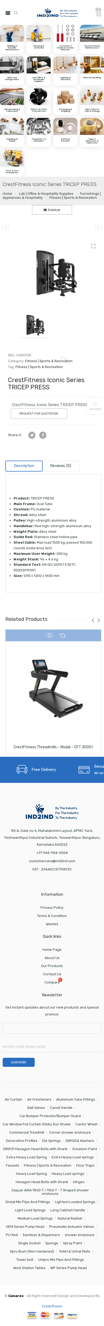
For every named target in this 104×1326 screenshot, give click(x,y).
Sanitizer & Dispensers (41, 1235)
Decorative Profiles (21, 1141)
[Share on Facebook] (42, 435)
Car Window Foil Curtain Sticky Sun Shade (37, 1124)
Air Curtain (13, 1099)
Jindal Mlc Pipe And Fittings (27, 1202)
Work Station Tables (29, 1268)
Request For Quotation (38, 413)
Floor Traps (85, 1165)
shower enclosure (79, 1235)
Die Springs (51, 1141)
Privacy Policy (52, 908)
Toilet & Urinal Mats (74, 1251)
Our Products (52, 966)
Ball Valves (36, 1108)
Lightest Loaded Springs (75, 1202)
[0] (98, 14)
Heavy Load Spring (31, 1174)
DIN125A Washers (80, 1141)
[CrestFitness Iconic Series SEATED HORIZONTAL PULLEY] (98, 227)
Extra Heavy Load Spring (26, 1157)
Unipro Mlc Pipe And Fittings (61, 1260)
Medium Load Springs (35, 1218)
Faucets (12, 1165)
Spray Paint (72, 1243)
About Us (52, 958)
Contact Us (52, 974)
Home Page (52, 950)
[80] (53, 269)
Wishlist (52, 924)
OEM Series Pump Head (25, 1227)
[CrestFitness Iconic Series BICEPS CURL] (6, 227)
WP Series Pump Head (68, 1268)
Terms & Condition (52, 916)
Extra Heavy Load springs (73, 1157)
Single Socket (29, 1243)
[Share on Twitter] (31, 435)
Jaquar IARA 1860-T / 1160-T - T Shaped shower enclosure (50, 1192)
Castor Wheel (86, 1124)
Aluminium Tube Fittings (75, 1099)
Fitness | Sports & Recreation (73, 198)
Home (7, 194)
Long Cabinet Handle (67, 1210)
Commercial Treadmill (26, 1132)
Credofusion (52, 1306)
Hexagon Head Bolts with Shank (42, 1182)
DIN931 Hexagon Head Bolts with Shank (35, 1149)
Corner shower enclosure (70, 1132)
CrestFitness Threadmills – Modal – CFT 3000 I (53, 747)
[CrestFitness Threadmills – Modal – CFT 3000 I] (53, 689)
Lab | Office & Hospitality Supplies (46, 194)
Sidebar (54, 210)
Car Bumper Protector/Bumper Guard (50, 1116)
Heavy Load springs (68, 1174)
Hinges (79, 1182)
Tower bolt (24, 1260)
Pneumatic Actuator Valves (71, 1227)
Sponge (51, 1243)
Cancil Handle (61, 1108)
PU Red (12, 1235)
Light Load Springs (30, 1210)
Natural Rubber (70, 1218)
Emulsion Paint (85, 1149)
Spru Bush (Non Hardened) (32, 1251)
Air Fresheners (39, 1099)
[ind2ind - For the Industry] (57, 13)
